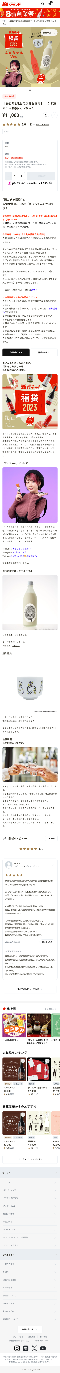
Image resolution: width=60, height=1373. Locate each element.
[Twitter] (34, 1348)
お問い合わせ (27, 1329)
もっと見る (49, 1008)
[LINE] (25, 1348)
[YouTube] (43, 1348)
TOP (4, 20)
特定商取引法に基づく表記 (19, 1340)
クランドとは (18, 1336)
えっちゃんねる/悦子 (21, 548)
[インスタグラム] (17, 1348)
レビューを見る (42, 124)
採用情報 (43, 1336)
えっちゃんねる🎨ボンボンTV (23, 555)
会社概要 (31, 1336)
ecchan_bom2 (19, 552)
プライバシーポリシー (42, 1340)
